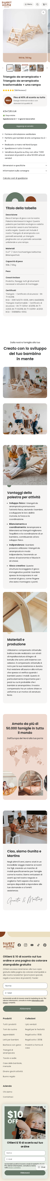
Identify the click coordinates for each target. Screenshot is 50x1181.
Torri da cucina (10, 1029)
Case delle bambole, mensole (12, 1064)
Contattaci (8, 1097)
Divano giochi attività (13, 1071)
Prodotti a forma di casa (34, 1046)
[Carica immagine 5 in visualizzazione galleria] (40, 68)
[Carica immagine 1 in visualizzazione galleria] (9, 68)
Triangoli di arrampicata (9, 1051)
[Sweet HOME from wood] (6, 4)
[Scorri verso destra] (47, 68)
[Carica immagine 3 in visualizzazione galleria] (25, 68)
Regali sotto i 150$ (33, 1034)
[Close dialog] (45, 1107)
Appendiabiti (9, 1034)
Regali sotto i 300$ (33, 1039)
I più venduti (31, 1024)
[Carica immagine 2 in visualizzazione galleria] (17, 68)
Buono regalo (9, 1076)
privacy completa (14, 1168)
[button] (28, 4)
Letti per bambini (11, 1039)
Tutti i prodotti (9, 1024)
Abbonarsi (25, 1008)
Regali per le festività (35, 1029)
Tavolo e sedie (9, 1058)
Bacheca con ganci (12, 1045)
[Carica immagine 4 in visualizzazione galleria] (32, 68)
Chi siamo (7, 1091)
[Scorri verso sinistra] (3, 68)
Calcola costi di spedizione (15, 178)
